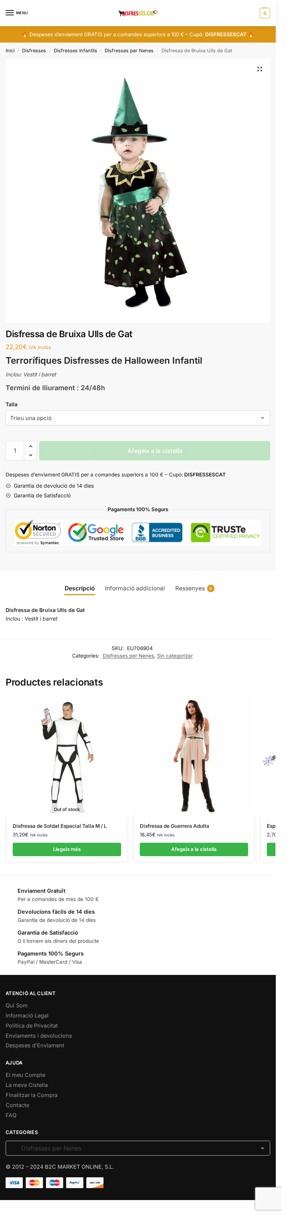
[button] (259, 69)
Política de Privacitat (32, 1025)
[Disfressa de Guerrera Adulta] (194, 756)
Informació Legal (27, 1015)
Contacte (17, 1105)
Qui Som (17, 1005)
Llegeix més (67, 849)
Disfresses (34, 50)
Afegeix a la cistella (154, 450)
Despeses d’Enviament (35, 1045)
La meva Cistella (27, 1085)
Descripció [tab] (80, 588)
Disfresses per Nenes (129, 50)
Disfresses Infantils (75, 50)
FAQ (11, 1115)
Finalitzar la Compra (32, 1095)
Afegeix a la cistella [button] (194, 849)
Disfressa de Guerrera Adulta (174, 826)
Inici (10, 50)
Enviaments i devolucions (39, 1035)
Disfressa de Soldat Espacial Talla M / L (60, 826)
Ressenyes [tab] (193, 588)
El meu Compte (25, 1075)
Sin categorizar (175, 656)
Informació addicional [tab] (135, 588)
